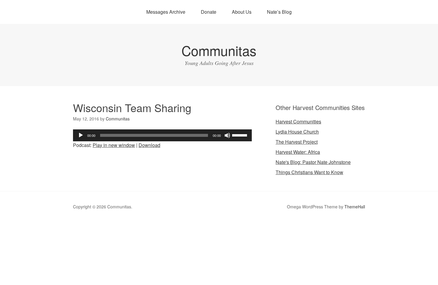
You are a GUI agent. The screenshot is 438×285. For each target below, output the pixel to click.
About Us (241, 11)
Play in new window (114, 145)
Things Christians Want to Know (309, 172)
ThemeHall (354, 207)
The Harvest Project (297, 141)
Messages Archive (165, 11)
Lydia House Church (297, 131)
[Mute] (227, 135)
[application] (162, 135)
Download (149, 145)
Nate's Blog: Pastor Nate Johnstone (313, 162)
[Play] (81, 135)
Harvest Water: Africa (298, 151)
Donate (208, 11)
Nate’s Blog (279, 11)
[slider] (240, 134)
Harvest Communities (298, 121)
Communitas (219, 50)
